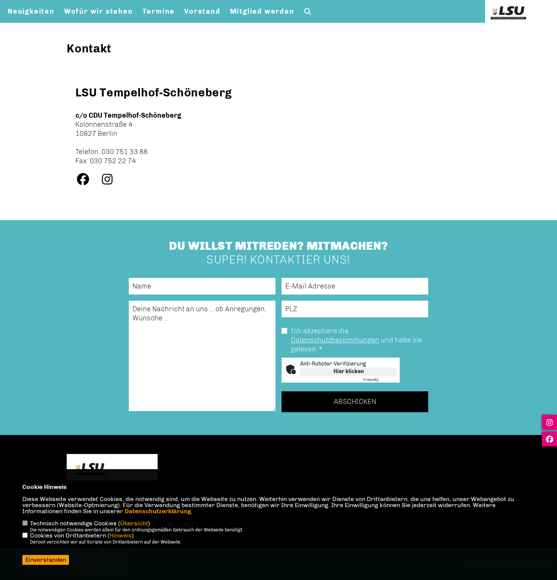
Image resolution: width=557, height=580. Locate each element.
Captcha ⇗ (380, 380)
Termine (158, 11)
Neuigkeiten (31, 11)
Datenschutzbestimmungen (335, 340)
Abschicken (355, 401)
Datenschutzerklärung (158, 511)
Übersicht (134, 523)
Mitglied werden (262, 11)
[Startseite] (112, 468)
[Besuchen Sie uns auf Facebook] (86, 181)
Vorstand (202, 11)
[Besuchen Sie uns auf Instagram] (111, 181)
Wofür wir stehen (98, 11)
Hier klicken (348, 371)
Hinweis (121, 535)
